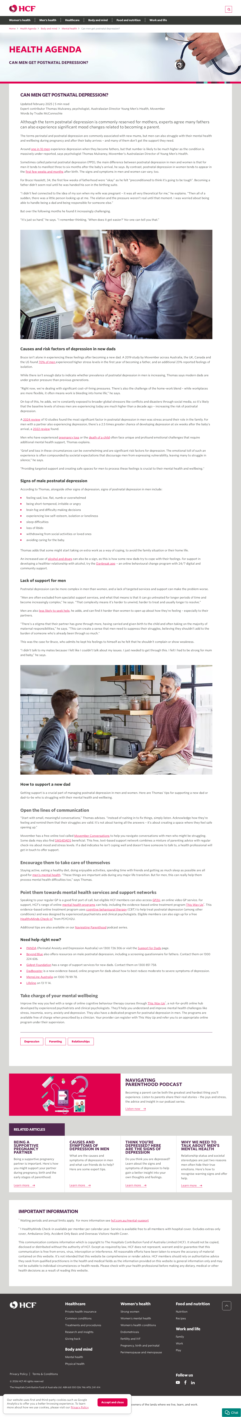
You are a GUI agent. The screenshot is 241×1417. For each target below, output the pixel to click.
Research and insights (79, 1331)
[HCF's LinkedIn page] (193, 1382)
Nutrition (182, 1311)
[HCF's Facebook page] (185, 1382)
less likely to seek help (54, 610)
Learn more (21, 1185)
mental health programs (78, 905)
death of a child (99, 437)
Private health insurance (80, 1311)
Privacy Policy (19, 1374)
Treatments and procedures (83, 1325)
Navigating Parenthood (90, 927)
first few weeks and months (44, 171)
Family (180, 1336)
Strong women (129, 1311)
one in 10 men (40, 149)
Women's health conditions (138, 1325)
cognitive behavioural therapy (106, 909)
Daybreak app (105, 563)
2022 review (41, 429)
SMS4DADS (63, 840)
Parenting (55, 1041)
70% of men (47, 362)
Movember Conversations (92, 836)
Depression (31, 1041)
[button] (231, 1412)
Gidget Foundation (38, 965)
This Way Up (194, 905)
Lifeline (31, 983)
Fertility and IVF (130, 1338)
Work (179, 1343)
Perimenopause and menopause (141, 1352)
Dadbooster (34, 971)
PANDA (31, 948)
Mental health (69, 28)
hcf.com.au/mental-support (130, 1220)
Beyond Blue (34, 954)
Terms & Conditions (45, 1374)
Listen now (132, 1108)
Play (178, 1350)
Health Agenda (28, 28)
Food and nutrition (129, 20)
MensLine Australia (39, 977)
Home (12, 28)
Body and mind (98, 20)
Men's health (47, 20)
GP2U (156, 900)
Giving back (72, 1338)
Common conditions (78, 1318)
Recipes (181, 1318)
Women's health (20, 20)
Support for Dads (149, 948)
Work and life (158, 20)
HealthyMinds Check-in (36, 919)
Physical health (75, 1363)
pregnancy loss (69, 437)
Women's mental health (135, 1318)
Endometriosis (129, 1331)
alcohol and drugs (60, 559)
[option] (116, 284)
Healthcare (72, 20)
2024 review (31, 419)
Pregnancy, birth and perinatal (139, 1345)
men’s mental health (46, 875)
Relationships (81, 1041)
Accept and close (112, 1402)
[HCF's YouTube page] (178, 1382)
